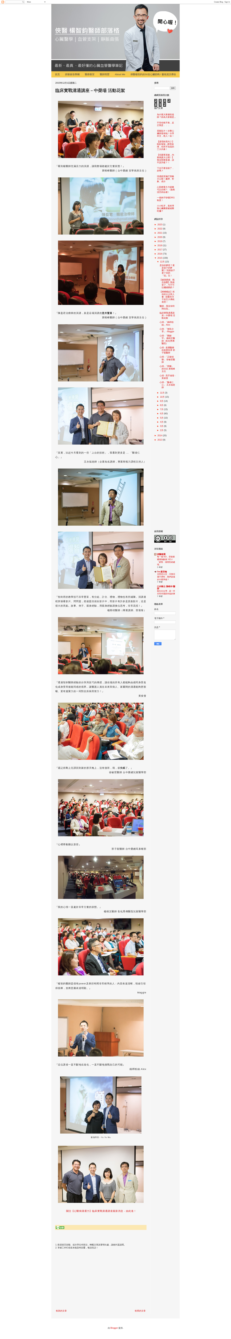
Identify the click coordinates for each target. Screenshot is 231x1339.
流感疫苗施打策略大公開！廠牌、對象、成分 (165, 179)
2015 (160, 258)
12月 (162, 262)
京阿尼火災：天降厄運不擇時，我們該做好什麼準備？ (166, 577)
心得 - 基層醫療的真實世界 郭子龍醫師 (167, 350)
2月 (162, 430)
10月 (162, 397)
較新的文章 (61, 1311)
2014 (160, 435)
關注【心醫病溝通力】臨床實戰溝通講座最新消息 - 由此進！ (100, 1211)
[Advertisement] (165, 486)
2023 (160, 224)
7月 (162, 409)
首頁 (57, 74)
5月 (162, 418)
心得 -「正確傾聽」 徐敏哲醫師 (167, 359)
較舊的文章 (140, 1311)
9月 (162, 401)
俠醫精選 (161, 554)
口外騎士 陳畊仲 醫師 (166, 587)
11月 (162, 393)
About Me (120, 74)
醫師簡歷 (104, 74)
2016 (160, 254)
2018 (160, 245)
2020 (160, 237)
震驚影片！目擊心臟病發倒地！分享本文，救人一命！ (165, 133)
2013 (160, 440)
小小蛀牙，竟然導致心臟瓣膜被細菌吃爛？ (165, 208)
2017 (160, 249)
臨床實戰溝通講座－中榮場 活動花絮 (167, 315)
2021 (160, 233)
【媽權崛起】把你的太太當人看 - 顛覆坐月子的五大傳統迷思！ (167, 297)
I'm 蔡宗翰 (162, 572)
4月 (162, 422)
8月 (162, 405)
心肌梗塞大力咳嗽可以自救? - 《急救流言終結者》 (166, 189)
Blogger (114, 1328)
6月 (162, 413)
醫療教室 (90, 74)
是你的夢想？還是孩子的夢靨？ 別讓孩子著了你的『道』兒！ (167, 270)
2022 (160, 229)
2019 (160, 241)
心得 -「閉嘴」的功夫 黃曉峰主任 (167, 368)
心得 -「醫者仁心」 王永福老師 (167, 385)
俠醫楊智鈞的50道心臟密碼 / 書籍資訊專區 (153, 74)
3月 (162, 426)
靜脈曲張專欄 (72, 74)
